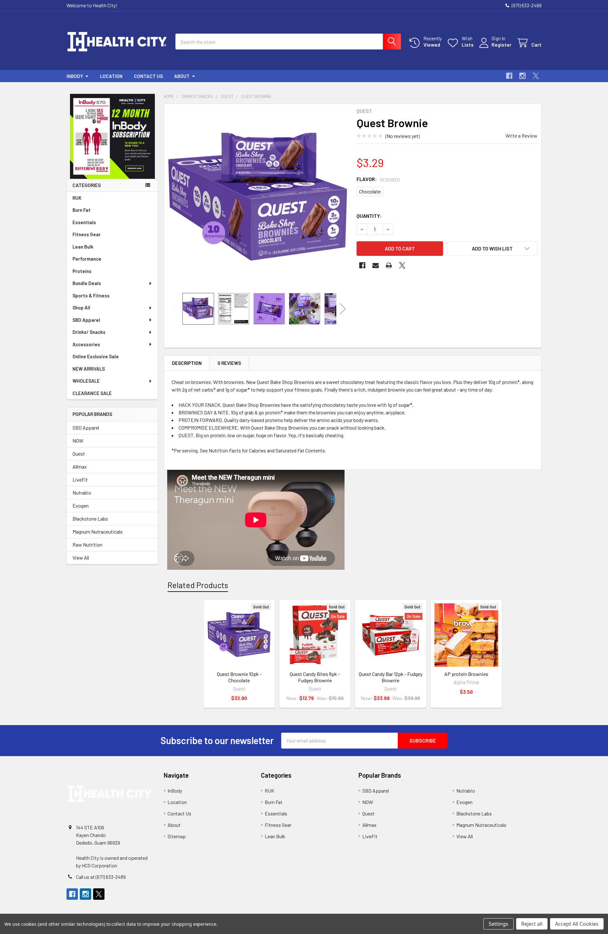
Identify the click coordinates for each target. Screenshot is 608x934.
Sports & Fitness (91, 295)
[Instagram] (522, 75)
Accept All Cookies (576, 923)
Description (187, 363)
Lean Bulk (83, 247)
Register (501, 45)
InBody (74, 76)
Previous (174, 308)
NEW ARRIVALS (89, 369)
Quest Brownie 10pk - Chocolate (239, 677)
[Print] (389, 265)
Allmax (80, 467)
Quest (79, 454)
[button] (112, 136)
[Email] (375, 265)
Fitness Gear (87, 234)
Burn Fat (82, 210)
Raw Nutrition (87, 545)
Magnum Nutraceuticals (98, 532)
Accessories (86, 344)
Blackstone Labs (90, 519)
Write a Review (521, 136)
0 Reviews (229, 363)
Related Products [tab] (198, 585)
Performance (87, 259)
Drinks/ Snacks (89, 332)
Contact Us (148, 76)
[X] (536, 75)
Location (111, 76)
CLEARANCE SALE (92, 393)
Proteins (82, 271)
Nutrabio (82, 493)
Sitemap (177, 836)
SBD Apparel (86, 320)
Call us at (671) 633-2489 (101, 877)
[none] (258, 198)
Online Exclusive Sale (96, 356)
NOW (78, 441)
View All (81, 558)
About (182, 76)
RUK (77, 198)
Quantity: (369, 216)
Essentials (84, 222)
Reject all (531, 923)
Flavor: (378, 179)
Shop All (81, 307)
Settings (498, 923)
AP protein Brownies (466, 674)
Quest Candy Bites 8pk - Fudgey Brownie (315, 677)
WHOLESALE (86, 381)
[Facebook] (509, 75)
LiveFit (80, 480)
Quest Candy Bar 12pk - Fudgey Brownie (390, 677)
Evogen (81, 506)
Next (342, 308)
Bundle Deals (87, 283)
